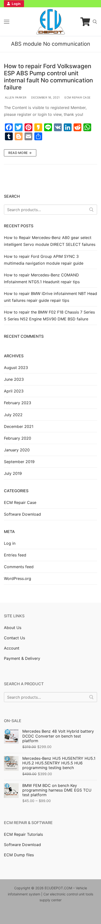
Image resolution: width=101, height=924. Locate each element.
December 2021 (18, 426)
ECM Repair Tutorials (23, 834)
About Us (12, 627)
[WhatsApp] (60, 914)
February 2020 (17, 438)
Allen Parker (15, 97)
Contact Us (14, 637)
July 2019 (13, 473)
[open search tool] (95, 22)
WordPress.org (17, 578)
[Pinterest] (30, 914)
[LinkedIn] (45, 914)
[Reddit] (53, 914)
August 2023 (16, 367)
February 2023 (17, 402)
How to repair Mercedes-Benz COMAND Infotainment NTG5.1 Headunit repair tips (42, 278)
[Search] (91, 210)
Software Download (22, 514)
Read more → (20, 153)
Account (11, 648)
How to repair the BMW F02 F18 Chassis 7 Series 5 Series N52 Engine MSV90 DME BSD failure (49, 315)
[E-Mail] (68, 914)
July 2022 (13, 414)
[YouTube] (37, 914)
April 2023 (14, 391)
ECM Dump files (19, 854)
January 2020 (17, 449)
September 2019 (19, 461)
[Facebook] (8, 914)
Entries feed (15, 555)
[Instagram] (22, 914)
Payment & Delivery (22, 658)
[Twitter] (15, 914)
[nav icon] (6, 22)
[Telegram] (75, 914)
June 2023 (14, 379)
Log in (9, 543)
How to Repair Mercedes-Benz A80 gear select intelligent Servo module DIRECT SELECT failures (49, 241)
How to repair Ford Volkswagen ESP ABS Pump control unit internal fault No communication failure (48, 77)
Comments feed (19, 566)
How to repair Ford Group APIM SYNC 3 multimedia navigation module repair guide (43, 260)
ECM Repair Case (77, 97)
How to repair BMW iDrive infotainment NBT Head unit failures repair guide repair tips (50, 297)
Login (16, 4)
